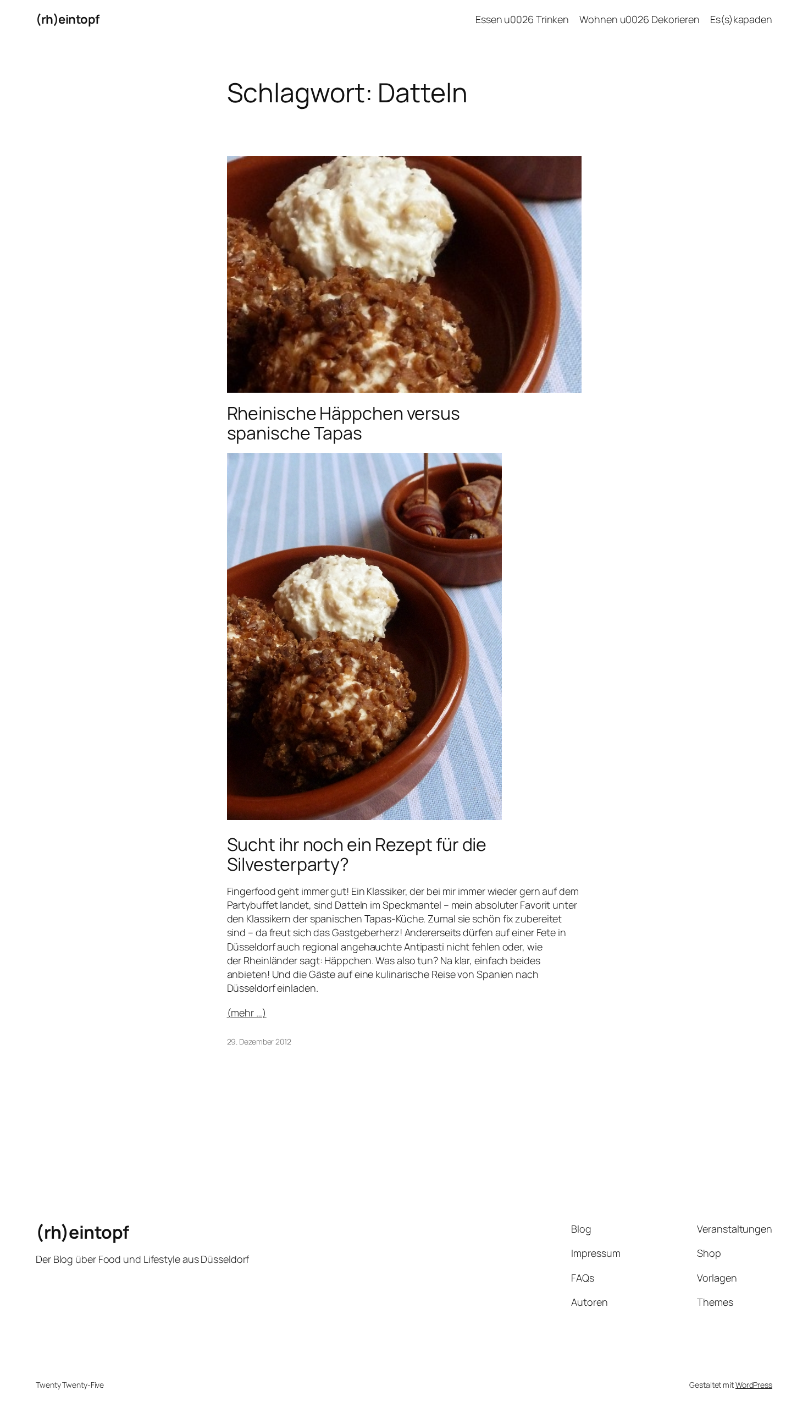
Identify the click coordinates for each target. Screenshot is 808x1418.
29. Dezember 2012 (259, 1041)
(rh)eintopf (67, 19)
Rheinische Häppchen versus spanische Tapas (343, 423)
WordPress (753, 1384)
